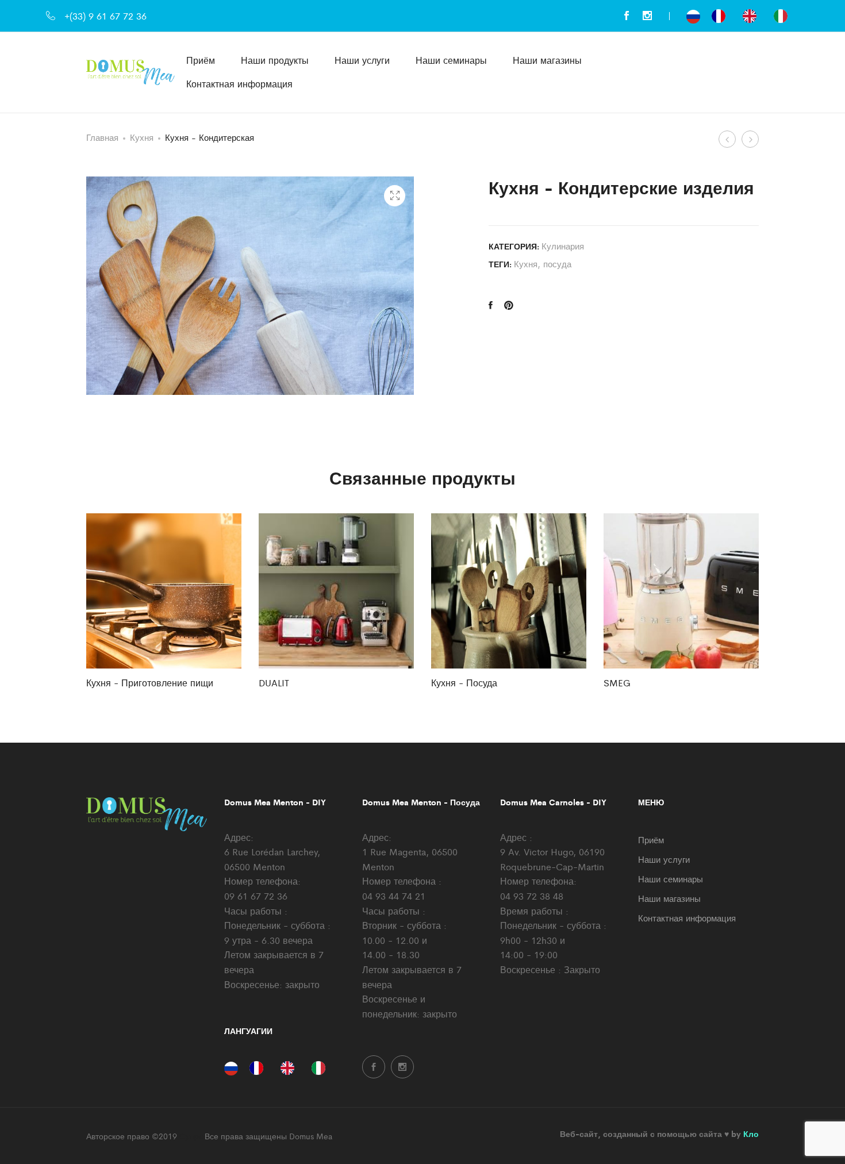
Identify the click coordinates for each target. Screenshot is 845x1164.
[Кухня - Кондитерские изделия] (491, 305)
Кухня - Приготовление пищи (149, 682)
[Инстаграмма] (647, 16)
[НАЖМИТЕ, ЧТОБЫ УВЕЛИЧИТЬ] (394, 195)
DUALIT (274, 682)
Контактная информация (239, 83)
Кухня (141, 137)
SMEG (617, 682)
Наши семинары (451, 60)
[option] (721, 16)
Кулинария (562, 246)
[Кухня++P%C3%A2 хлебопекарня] (508, 305)
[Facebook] (626, 16)
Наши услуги (362, 60)
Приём (200, 60)
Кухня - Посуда (464, 682)
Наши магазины (547, 60)
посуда (557, 264)
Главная (102, 137)
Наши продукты (275, 60)
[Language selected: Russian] (742, 16)
